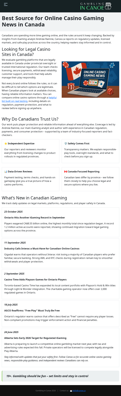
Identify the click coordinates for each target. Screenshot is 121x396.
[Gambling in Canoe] (95, 6)
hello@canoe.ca (79, 390)
